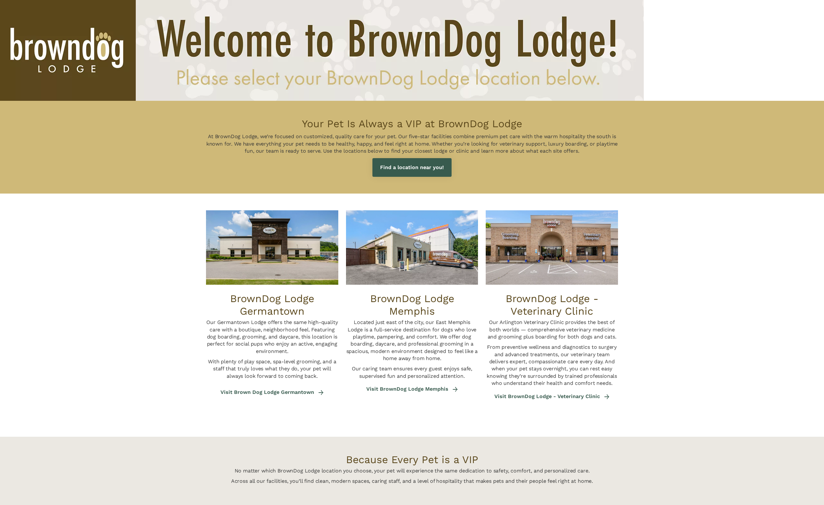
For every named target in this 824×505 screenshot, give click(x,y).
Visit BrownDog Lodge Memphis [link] (408, 389)
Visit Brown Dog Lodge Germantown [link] (268, 392)
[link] (412, 167)
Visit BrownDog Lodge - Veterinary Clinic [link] (548, 396)
